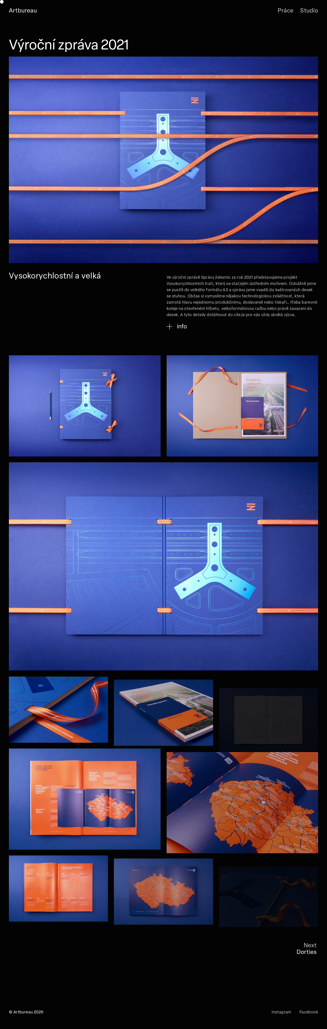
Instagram (281, 1013)
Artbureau (23, 11)
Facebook (308, 1013)
